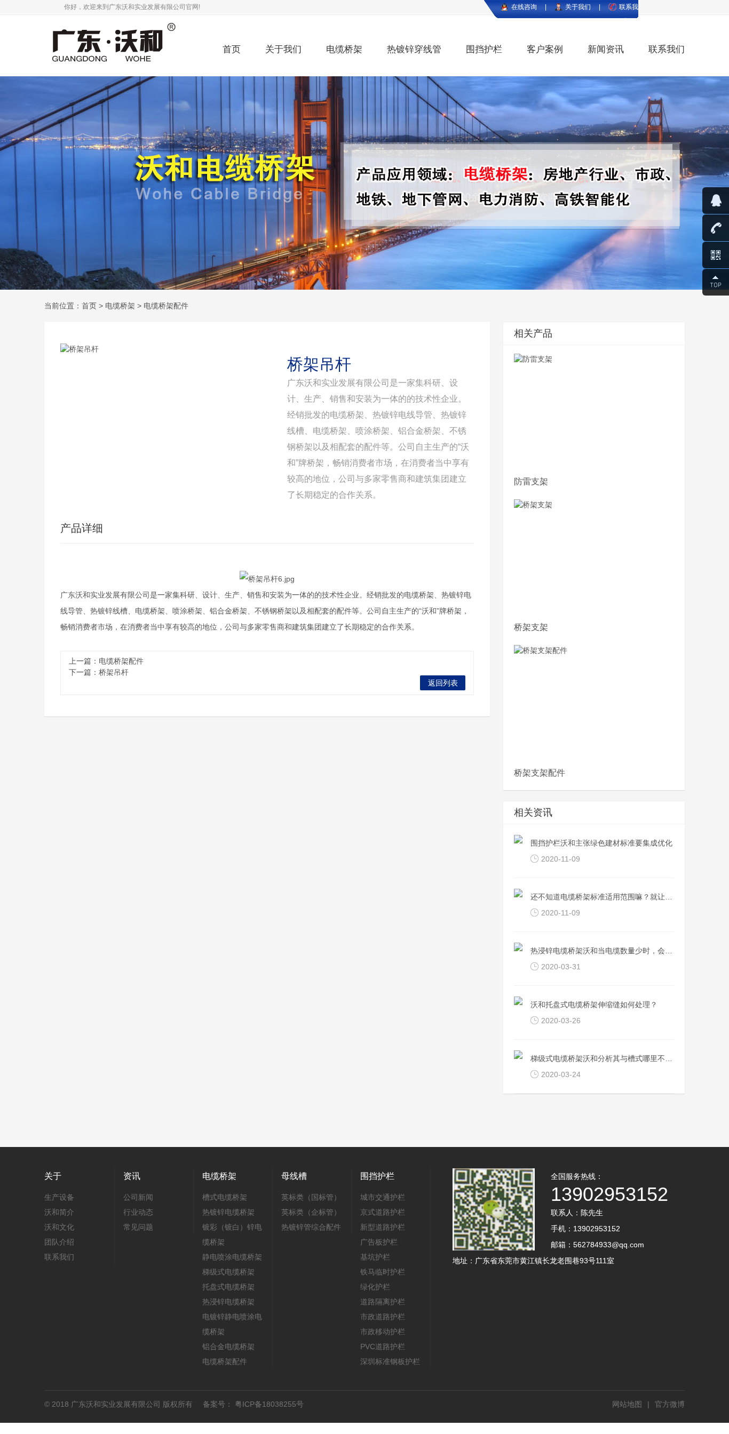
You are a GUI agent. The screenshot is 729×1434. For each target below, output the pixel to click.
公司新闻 (138, 1197)
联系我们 (666, 49)
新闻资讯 (606, 49)
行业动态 (138, 1212)
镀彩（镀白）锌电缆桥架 (232, 1234)
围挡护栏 (484, 49)
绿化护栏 (375, 1286)
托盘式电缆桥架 (228, 1286)
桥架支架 (531, 627)
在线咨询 (524, 7)
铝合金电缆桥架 (228, 1346)
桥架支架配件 (539, 772)
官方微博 (670, 1404)
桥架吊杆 (114, 672)
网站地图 (627, 1404)
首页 (232, 49)
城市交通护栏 (382, 1197)
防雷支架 (531, 481)
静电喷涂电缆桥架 (232, 1257)
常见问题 (138, 1227)
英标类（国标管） (311, 1197)
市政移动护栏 (382, 1331)
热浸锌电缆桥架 (228, 1301)
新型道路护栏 (382, 1227)
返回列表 (443, 683)
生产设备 (59, 1197)
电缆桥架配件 (166, 305)
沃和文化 (59, 1227)
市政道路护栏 (382, 1316)
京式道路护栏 (382, 1212)
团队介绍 (59, 1242)
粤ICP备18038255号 (268, 1404)
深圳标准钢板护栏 (390, 1361)
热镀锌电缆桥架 (228, 1212)
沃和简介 (59, 1212)
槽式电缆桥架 (224, 1197)
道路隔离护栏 (382, 1301)
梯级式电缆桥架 (228, 1272)
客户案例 (545, 49)
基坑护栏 (375, 1257)
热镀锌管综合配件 (311, 1227)
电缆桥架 (344, 49)
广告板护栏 (379, 1242)
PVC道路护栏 (382, 1346)
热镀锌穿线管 (414, 49)
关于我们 (578, 7)
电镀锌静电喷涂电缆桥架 (232, 1324)
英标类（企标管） (311, 1212)
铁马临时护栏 (382, 1272)
